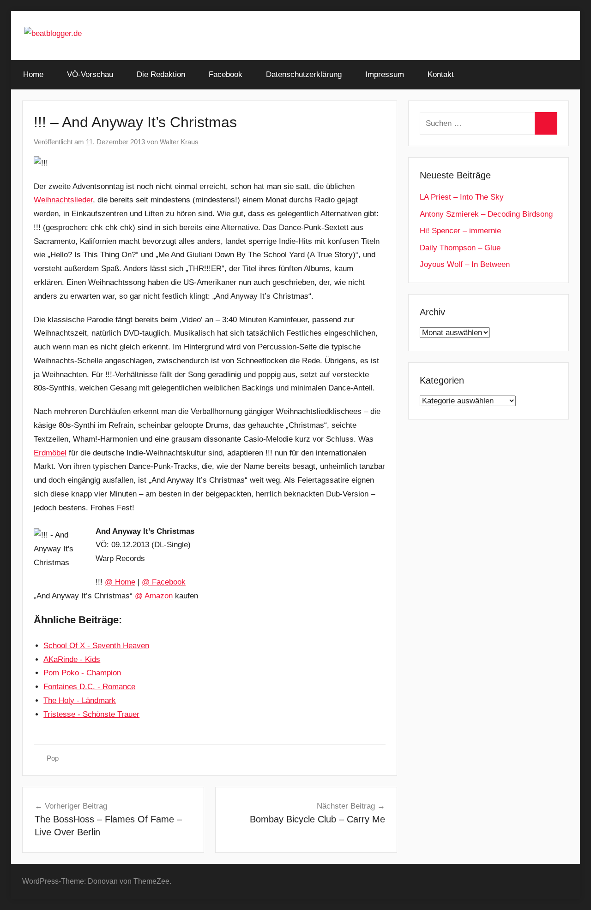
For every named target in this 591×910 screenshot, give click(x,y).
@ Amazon (154, 595)
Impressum (384, 74)
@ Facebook (164, 582)
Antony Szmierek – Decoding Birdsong (486, 214)
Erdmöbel (50, 453)
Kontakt (441, 74)
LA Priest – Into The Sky (462, 197)
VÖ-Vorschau (90, 74)
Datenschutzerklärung (304, 74)
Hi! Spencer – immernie (460, 230)
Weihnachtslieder (63, 199)
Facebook (225, 74)
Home (33, 74)
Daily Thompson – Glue (460, 247)
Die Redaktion (161, 74)
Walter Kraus (179, 142)
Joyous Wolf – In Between (465, 264)
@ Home (120, 582)
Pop (53, 758)
